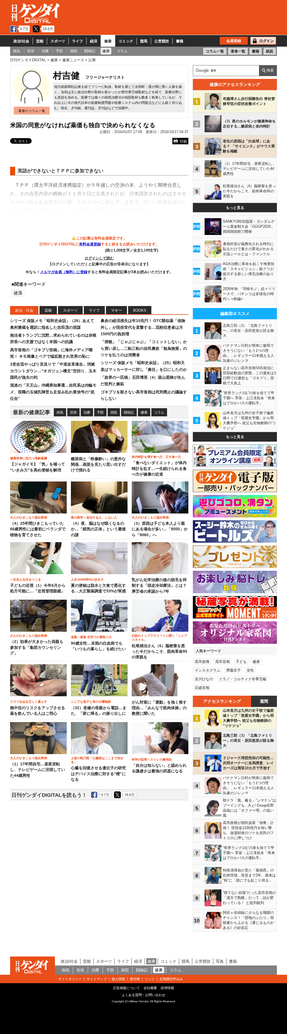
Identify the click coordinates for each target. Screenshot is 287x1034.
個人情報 (118, 979)
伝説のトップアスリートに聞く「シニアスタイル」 (159, 637)
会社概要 (150, 988)
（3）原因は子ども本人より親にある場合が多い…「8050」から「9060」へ (160, 529)
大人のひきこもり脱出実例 (28, 517)
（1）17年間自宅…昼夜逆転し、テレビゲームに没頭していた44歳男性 (37, 770)
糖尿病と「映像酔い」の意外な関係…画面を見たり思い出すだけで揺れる (98, 465)
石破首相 (202, 688)
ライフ (77, 41)
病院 (113, 412)
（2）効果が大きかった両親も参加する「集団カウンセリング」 (36, 647)
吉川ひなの (204, 679)
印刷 (183, 141)
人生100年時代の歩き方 (87, 579)
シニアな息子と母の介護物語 (91, 701)
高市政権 (202, 661)
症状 (73, 412)
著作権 (135, 979)
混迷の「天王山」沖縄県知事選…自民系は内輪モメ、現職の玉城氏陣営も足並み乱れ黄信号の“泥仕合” (53, 392)
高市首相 (222, 661)
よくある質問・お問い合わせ (143, 995)
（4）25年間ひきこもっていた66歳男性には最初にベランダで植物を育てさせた (38, 529)
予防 (100, 412)
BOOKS (139, 310)
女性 (250, 670)
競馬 (143, 41)
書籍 (179, 41)
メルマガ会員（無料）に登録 (63, 272)
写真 (220, 961)
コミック (126, 41)
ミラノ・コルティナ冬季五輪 (242, 679)
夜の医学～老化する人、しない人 (94, 517)
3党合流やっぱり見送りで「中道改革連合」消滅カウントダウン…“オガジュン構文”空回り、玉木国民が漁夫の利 (53, 371)
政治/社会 (21, 41)
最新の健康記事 (31, 412)
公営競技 (161, 41)
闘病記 (129, 412)
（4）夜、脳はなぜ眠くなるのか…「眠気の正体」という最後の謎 (98, 529)
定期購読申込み (171, 979)
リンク (150, 979)
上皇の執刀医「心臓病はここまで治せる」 (97, 760)
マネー (116, 310)
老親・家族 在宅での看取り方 (91, 637)
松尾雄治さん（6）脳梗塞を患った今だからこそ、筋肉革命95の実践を (159, 651)
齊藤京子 (233, 670)
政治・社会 (24, 310)
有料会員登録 (90, 244)
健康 (108, 41)
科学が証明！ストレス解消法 (152, 759)
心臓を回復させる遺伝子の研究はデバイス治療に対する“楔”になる (98, 774)
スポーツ (57, 41)
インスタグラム (207, 670)
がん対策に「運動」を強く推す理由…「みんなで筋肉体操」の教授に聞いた (159, 708)
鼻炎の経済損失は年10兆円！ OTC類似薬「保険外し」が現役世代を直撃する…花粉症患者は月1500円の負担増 (143, 327)
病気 (60, 412)
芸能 (39, 41)
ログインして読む (99, 258)
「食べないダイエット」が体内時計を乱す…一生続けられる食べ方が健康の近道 (159, 468)
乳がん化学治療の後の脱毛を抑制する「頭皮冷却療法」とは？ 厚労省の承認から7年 (159, 586)
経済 (93, 41)
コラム (159, 412)
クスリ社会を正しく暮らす (28, 701)
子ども (241, 661)
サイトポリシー (70, 979)
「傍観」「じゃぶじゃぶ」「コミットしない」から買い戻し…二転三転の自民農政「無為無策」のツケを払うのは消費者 (144, 348)
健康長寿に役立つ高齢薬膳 (28, 458)
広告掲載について (126, 988)
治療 (87, 412)
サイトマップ (97, 979)
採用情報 (167, 988)
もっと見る (235, 208)
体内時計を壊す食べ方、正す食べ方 (156, 456)
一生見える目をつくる (25, 579)
